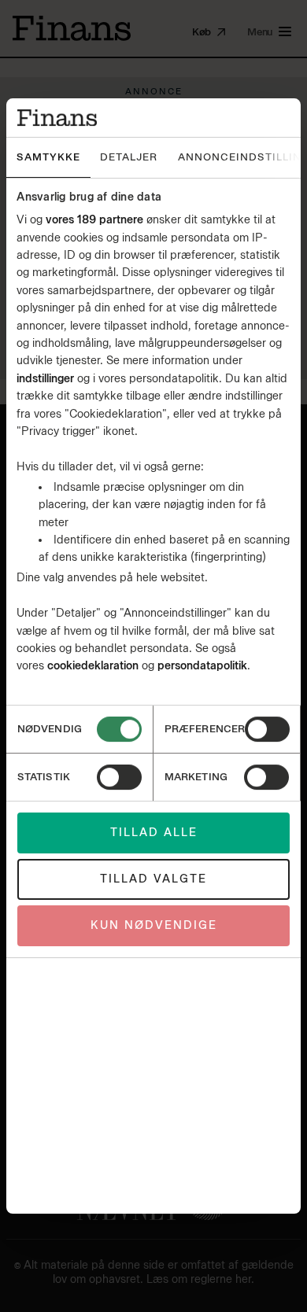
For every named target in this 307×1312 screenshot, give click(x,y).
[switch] (267, 729)
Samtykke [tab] (48, 157)
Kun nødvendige (154, 925)
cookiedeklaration (94, 666)
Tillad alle (154, 832)
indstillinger (45, 378)
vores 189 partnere (94, 220)
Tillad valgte (153, 879)
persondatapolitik (202, 666)
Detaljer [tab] (128, 157)
